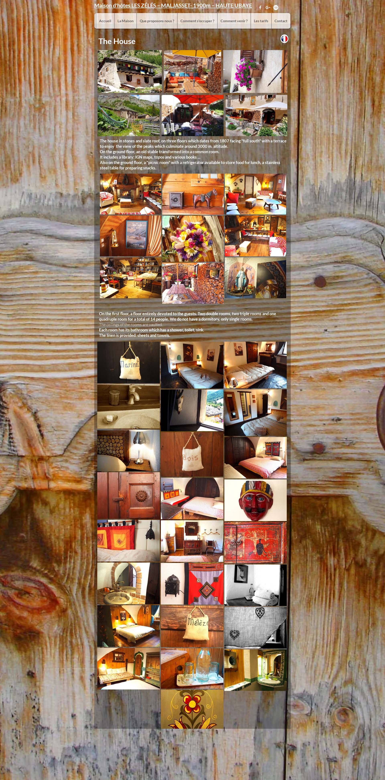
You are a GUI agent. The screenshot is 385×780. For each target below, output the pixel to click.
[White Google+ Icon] (268, 7)
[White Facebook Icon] (260, 7)
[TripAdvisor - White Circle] (275, 7)
